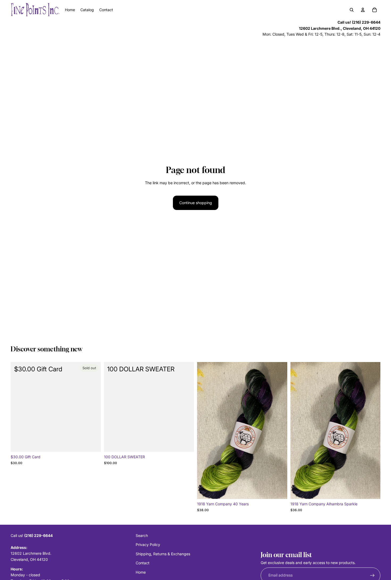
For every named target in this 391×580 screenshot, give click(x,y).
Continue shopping (195, 202)
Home (141, 572)
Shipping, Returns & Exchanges (163, 554)
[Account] (363, 10)
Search (142, 535)
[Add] (185, 444)
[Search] (351, 10)
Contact (142, 563)
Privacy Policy (148, 544)
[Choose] (279, 490)
